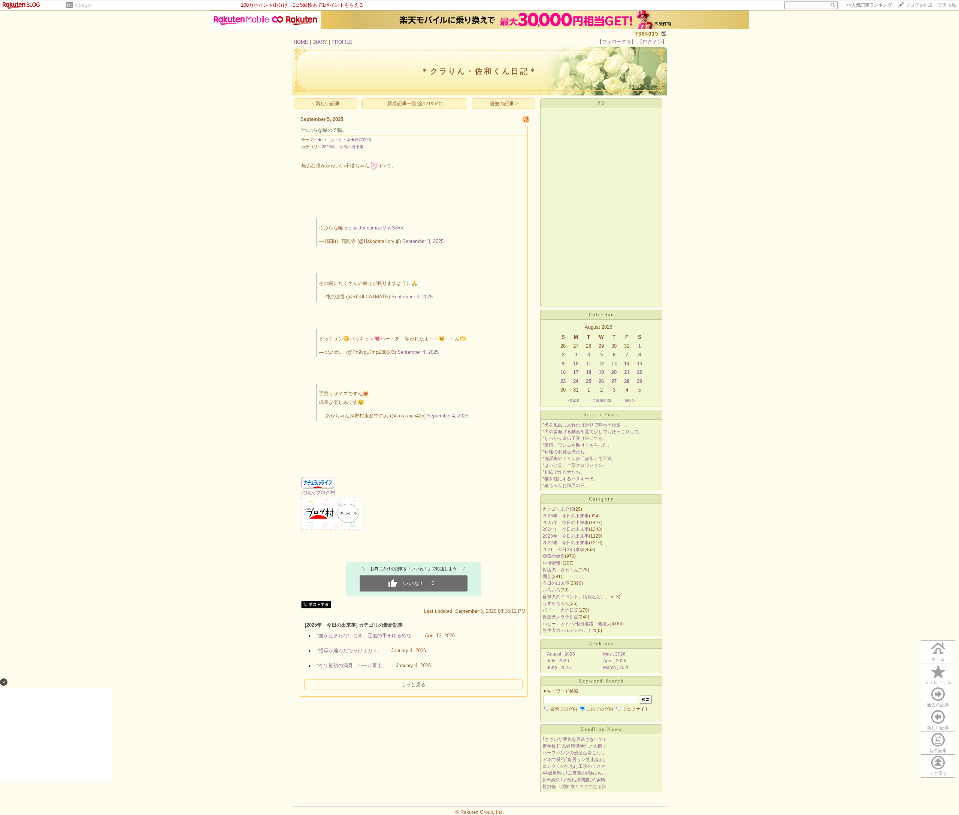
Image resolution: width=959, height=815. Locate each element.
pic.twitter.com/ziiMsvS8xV (374, 228)
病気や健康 (553, 556)
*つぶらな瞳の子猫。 (324, 130)
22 (639, 372)
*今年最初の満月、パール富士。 (352, 665)
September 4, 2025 (418, 352)
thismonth (602, 400)
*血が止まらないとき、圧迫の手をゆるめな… (366, 635)
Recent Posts (601, 414)
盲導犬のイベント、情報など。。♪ (577, 596)
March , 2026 (616, 667)
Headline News (601, 729)
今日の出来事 (555, 583)
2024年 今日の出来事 (565, 529)
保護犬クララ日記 (560, 617)
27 (614, 381)
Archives (601, 644)
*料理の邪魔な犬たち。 (565, 451)
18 (588, 372)
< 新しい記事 (326, 103)
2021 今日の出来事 (563, 549)
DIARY (319, 42)
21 (626, 372)
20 (614, 372)
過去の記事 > (504, 103)
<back (573, 400)
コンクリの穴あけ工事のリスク (573, 766)
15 (639, 364)
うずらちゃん (555, 603)
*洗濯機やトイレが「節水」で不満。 (579, 458)
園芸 (546, 576)
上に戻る (938, 773)
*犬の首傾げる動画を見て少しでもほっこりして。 (592, 431)
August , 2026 (561, 654)
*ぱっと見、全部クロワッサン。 (574, 465)
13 (614, 364)
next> (630, 400)
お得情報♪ (552, 563)
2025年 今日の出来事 (343, 147)
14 (626, 364)
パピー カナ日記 (560, 610)
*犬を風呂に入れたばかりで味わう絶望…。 (586, 425)
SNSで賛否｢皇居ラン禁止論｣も (574, 759)
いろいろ (551, 590)
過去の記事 (938, 705)
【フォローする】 (616, 42)
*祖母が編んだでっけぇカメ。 (349, 650)
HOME (301, 42)
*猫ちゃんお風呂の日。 (565, 485)
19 (601, 372)
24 (575, 381)
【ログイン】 (652, 42)
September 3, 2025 (423, 241)
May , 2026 (614, 654)
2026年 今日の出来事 (565, 516)
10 (575, 364)
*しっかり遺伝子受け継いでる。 (574, 438)
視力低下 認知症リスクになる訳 (574, 786)
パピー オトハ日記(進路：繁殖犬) (577, 623)
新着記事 (938, 750)
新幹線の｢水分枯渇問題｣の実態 (573, 779)
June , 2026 (559, 667)
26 (601, 381)
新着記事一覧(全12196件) (414, 103)
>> (869, 5)
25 (588, 381)
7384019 (647, 34)
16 (563, 372)
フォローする (938, 682)
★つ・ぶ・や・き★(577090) (344, 139)
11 (588, 364)
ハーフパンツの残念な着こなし (573, 752)
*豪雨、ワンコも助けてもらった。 (577, 445)
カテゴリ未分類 (558, 509)
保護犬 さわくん (560, 569)
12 (601, 364)
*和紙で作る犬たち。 (563, 472)
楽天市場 (947, 5)
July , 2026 (558, 660)
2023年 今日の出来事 (565, 536)
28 (626, 381)
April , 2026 (614, 660)
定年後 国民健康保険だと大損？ (574, 746)
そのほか (83, 5)
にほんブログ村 (318, 492)
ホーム (938, 659)
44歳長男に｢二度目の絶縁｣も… (574, 773)
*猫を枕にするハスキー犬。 (570, 478)
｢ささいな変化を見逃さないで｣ (573, 739)
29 (639, 381)
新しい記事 (938, 727)
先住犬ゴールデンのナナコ (569, 630)
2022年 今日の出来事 (565, 542)
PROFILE (342, 42)
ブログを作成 (918, 5)
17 (575, 372)
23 (563, 381)
